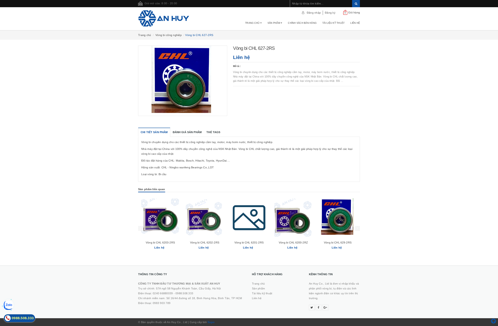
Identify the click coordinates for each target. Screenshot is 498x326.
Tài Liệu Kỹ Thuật (333, 23)
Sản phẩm (274, 23)
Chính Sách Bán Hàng (302, 23)
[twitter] (312, 307)
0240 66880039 (163, 293)
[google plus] (325, 307)
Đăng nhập (314, 12)
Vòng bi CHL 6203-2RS (160, 242)
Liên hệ (355, 23)
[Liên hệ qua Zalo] (8, 305)
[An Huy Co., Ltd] (163, 18)
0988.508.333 (184, 293)
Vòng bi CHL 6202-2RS (204, 242)
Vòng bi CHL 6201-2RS (249, 242)
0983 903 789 (161, 303)
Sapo (211, 322)
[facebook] (318, 307)
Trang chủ (252, 23)
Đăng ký (330, 12)
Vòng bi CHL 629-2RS (338, 242)
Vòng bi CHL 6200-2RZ (293, 242)
